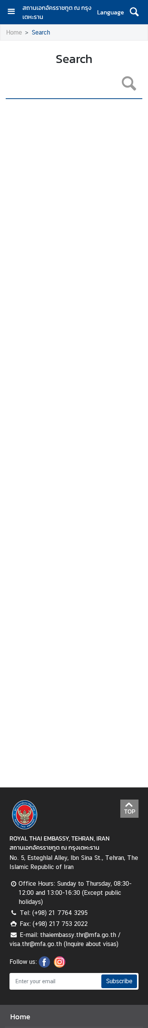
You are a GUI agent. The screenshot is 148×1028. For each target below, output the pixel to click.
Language (110, 12)
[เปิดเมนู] (14, 12)
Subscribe (119, 981)
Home (14, 32)
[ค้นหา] (134, 12)
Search (40, 32)
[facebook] (44, 965)
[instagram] (59, 965)
